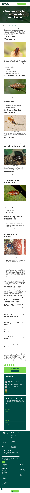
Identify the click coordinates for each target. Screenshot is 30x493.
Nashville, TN (21, 474)
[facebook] (2, 466)
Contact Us (3, 448)
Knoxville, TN (21, 473)
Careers (3, 441)
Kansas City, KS (21, 475)
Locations (21, 464)
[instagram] (4, 466)
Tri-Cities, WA (4, 483)
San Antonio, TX (21, 468)
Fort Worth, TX (21, 469)
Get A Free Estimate (22, 3)
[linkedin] (6, 466)
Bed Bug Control (13, 443)
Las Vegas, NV (4, 479)
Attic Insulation (13, 446)
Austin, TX (20, 465)
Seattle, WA (4, 484)
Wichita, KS (3, 477)
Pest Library (3, 443)
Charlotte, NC (4, 478)
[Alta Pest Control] (5, 4)
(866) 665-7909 (15, 370)
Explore (3, 437)
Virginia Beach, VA (4, 482)
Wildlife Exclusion (13, 447)
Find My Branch (23, 0)
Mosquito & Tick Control (14, 442)
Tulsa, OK (20, 471)
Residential (3, 440)
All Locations (4, 487)
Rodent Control (13, 441)
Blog (2, 445)
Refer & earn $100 (4, 442)
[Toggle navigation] (27, 3)
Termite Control (13, 440)
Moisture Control (13, 445)
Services (12, 437)
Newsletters (3, 446)
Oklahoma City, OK (22, 470)
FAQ (2, 447)
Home (4, 25)
